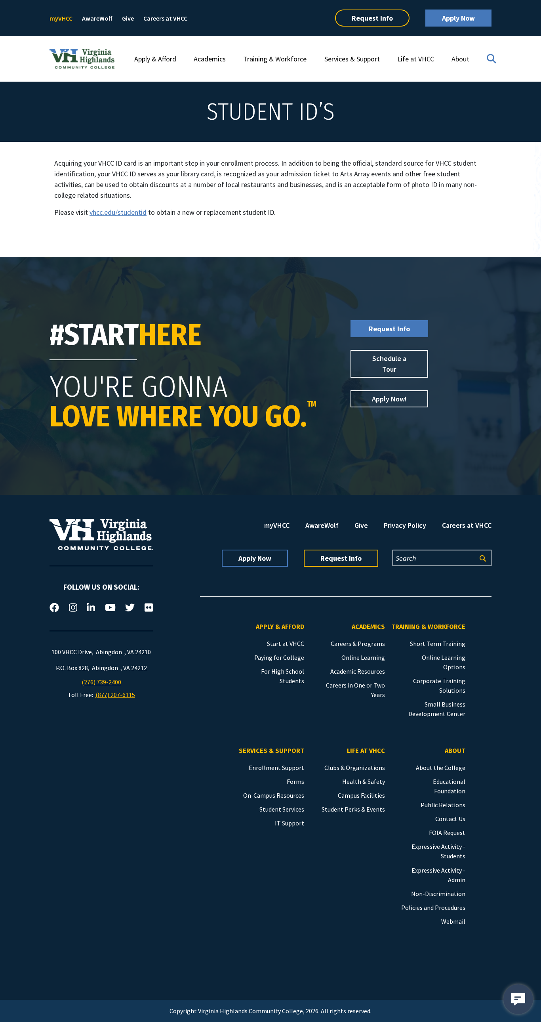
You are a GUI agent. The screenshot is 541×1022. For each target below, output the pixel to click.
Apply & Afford (155, 58)
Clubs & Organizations (354, 768)
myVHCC (61, 18)
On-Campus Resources (273, 795)
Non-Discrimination (438, 894)
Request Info (372, 18)
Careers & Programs (358, 644)
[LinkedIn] (91, 608)
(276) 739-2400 (101, 682)
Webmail (453, 921)
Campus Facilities (361, 795)
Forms (295, 781)
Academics (210, 58)
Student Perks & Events (353, 809)
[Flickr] (149, 608)
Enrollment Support (276, 768)
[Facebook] (54, 608)
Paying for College (279, 657)
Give (128, 18)
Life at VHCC (415, 58)
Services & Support (352, 58)
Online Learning (363, 657)
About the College (440, 768)
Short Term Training (437, 644)
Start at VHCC (285, 644)
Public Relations (443, 805)
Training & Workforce (275, 58)
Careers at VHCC (165, 18)
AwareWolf (97, 18)
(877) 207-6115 (115, 695)
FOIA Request (447, 833)
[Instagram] (73, 608)
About (460, 58)
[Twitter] (130, 608)
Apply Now (458, 18)
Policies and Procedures (433, 907)
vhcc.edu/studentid (118, 212)
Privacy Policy (405, 525)
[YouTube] (110, 608)
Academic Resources (357, 671)
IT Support (289, 823)
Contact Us (450, 819)
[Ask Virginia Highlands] (518, 999)
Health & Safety (363, 781)
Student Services (281, 809)
